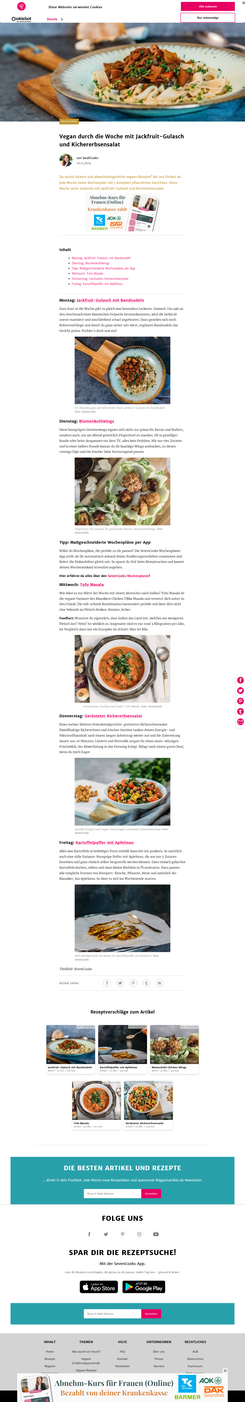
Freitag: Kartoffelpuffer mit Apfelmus (98, 284)
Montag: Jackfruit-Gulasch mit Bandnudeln (101, 258)
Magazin (49, 1366)
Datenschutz (195, 1359)
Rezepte (50, 1359)
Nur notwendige (208, 17)
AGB (195, 1351)
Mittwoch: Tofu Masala (87, 273)
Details (52, 19)
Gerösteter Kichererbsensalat (113, 715)
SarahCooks (90, 158)
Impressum (195, 1366)
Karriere (159, 1366)
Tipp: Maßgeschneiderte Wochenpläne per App (103, 268)
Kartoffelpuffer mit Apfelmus (105, 842)
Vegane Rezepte (86, 1370)
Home (50, 1351)
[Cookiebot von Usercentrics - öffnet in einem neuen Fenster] (21, 20)
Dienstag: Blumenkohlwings (91, 263)
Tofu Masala (92, 584)
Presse (159, 1359)
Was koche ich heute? (86, 1351)
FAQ (122, 1351)
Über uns (159, 1351)
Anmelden (151, 1193)
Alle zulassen (208, 6)
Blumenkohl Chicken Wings (169, 1067)
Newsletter (122, 1366)
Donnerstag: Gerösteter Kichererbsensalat (100, 279)
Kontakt (122, 1359)
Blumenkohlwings (96, 421)
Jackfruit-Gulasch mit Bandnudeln (110, 300)
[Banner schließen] (243, 3)
